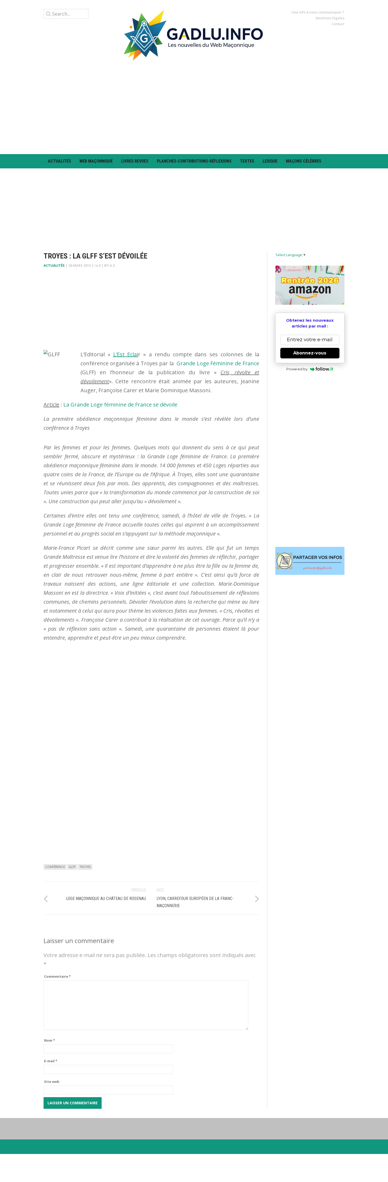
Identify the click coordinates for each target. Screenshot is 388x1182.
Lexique (270, 161)
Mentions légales (330, 18)
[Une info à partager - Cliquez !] (310, 561)
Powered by (296, 369)
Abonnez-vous (309, 352)
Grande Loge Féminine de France (218, 363)
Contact (338, 23)
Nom (49, 1040)
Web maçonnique (96, 161)
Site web (51, 1081)
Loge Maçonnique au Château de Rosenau (106, 898)
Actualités (59, 161)
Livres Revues (134, 161)
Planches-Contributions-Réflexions (194, 161)
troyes (85, 867)
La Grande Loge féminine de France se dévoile (119, 404)
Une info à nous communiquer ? (317, 12)
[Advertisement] (194, 107)
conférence (55, 867)
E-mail (50, 1061)
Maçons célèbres (303, 161)
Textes (247, 161)
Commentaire (57, 976)
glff (72, 867)
